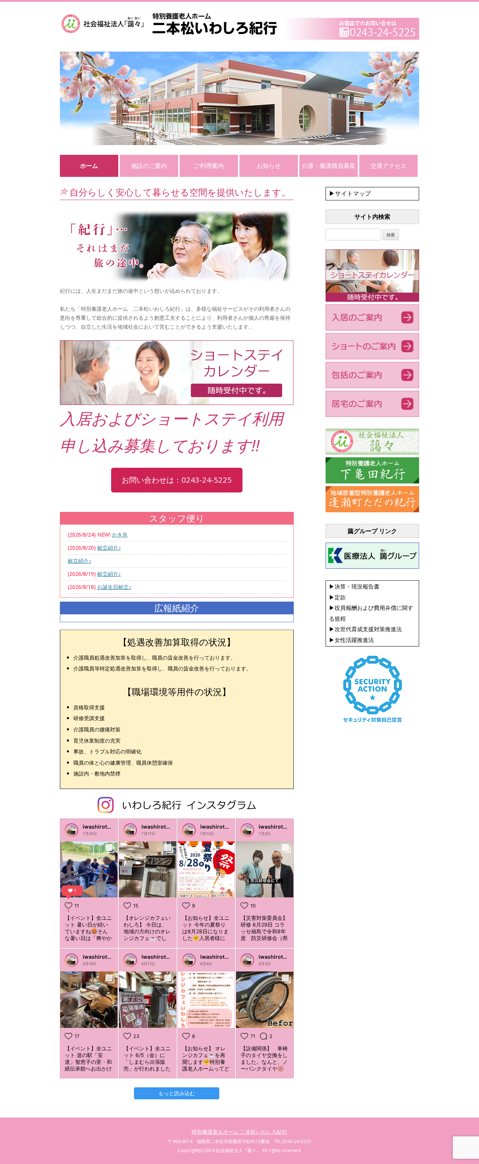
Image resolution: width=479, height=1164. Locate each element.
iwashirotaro (99, 826)
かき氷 (120, 534)
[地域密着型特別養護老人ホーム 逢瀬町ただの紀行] (372, 510)
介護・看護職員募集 (329, 166)
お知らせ (269, 166)
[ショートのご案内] (372, 357)
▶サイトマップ (350, 193)
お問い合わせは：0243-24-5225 (177, 479)
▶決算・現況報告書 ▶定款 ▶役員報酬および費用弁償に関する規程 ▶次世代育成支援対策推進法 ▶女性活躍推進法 (371, 613)
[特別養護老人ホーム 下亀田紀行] (372, 481)
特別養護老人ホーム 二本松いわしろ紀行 (239, 1131)
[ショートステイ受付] (372, 300)
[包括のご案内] (372, 386)
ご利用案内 (209, 166)
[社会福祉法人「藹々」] (372, 452)
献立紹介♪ (109, 547)
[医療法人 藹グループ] (372, 566)
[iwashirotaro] (71, 830)
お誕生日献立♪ (114, 586)
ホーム (89, 166)
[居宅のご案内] (372, 415)
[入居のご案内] (372, 328)
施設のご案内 (149, 166)
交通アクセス (388, 166)
